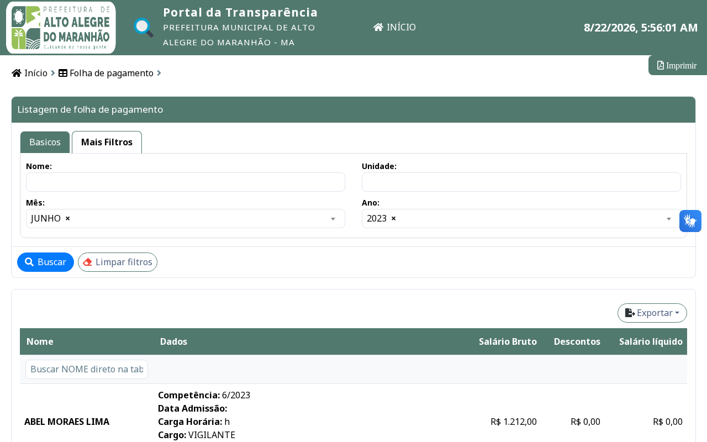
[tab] (45, 142)
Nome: (39, 166)
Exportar (655, 313)
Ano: (370, 202)
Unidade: (379, 166)
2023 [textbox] (381, 218)
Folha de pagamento (110, 73)
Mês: (35, 202)
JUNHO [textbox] (50, 218)
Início (35, 73)
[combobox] (185, 218)
